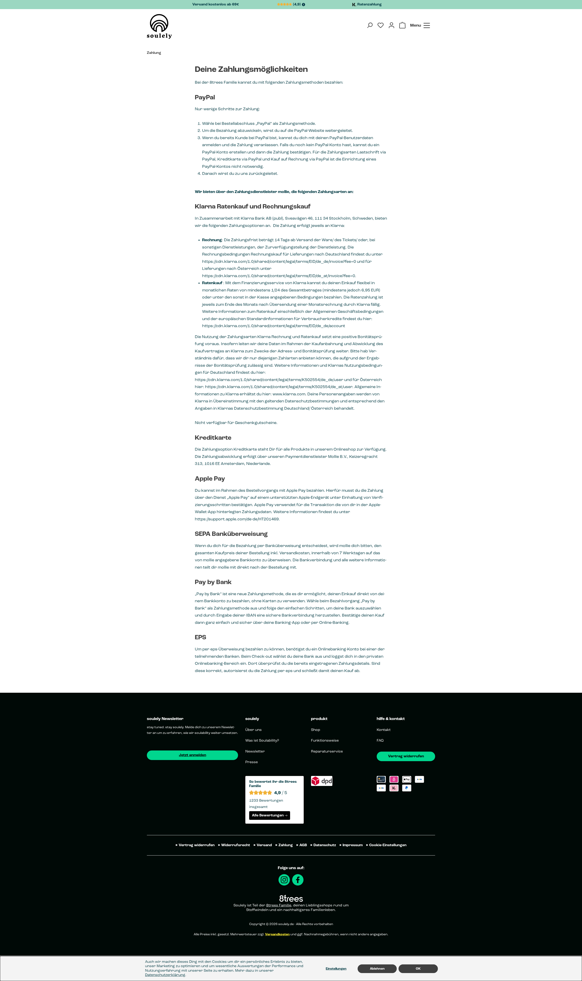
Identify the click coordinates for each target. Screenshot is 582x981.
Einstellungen (336, 968)
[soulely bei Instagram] (284, 880)
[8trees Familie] (291, 898)
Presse (251, 762)
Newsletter (255, 751)
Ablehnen (377, 968)
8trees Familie (278, 905)
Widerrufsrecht (235, 845)
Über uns (253, 730)
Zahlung (285, 845)
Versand (264, 845)
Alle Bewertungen (268, 815)
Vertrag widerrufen (406, 756)
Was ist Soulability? (262, 741)
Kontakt (384, 730)
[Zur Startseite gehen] (159, 26)
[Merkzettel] (380, 25)
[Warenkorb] (402, 25)
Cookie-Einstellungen (387, 845)
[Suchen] (369, 25)
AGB (303, 845)
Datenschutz (325, 845)
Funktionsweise (325, 741)
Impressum (353, 845)
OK (418, 968)
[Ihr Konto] (391, 25)
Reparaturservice (327, 751)
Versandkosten (277, 934)
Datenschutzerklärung (165, 975)
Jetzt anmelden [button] (192, 755)
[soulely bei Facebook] (298, 880)
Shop (315, 730)
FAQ (380, 741)
